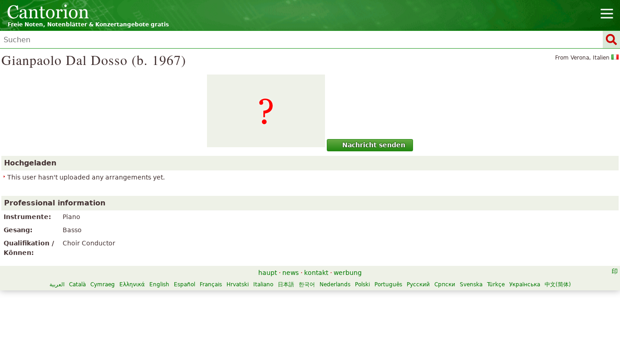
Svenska (471, 284)
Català (77, 284)
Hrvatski (237, 284)
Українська (524, 284)
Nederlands (335, 284)
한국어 (307, 284)
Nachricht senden (373, 145)
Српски (444, 284)
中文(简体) (558, 284)
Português (388, 284)
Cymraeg (102, 284)
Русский (418, 284)
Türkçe (496, 284)
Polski (362, 284)
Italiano (263, 284)
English (159, 284)
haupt (267, 272)
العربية (56, 284)
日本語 (286, 284)
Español (184, 284)
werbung (348, 272)
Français (211, 284)
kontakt (316, 272)
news (290, 272)
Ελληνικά (132, 284)
